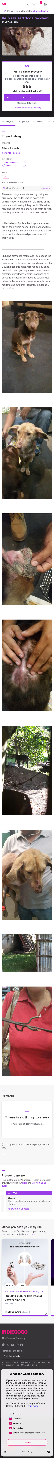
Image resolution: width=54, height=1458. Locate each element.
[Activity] (40, 4)
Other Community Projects (11, 163)
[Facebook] (3, 1345)
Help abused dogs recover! (25, 18)
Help (24, 1182)
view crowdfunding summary (27, 107)
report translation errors (26, 1365)
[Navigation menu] (51, 4)
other (6, 177)
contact (16, 153)
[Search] (27, 4)
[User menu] (45, 4)
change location (41, 11)
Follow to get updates (18, 1208)
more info (6, 153)
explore (31, 1234)
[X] (7, 1345)
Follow (27, 97)
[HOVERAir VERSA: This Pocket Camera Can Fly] (25, 1262)
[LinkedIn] (21, 1345)
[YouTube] (12, 1345)
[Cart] (33, 4)
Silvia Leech (11, 22)
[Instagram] (17, 1345)
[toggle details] (47, 1315)
